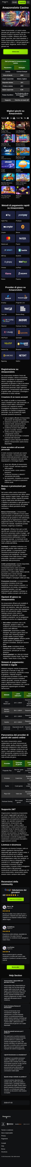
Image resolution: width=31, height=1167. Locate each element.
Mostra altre (15, 967)
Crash (18, 118)
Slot (25, 118)
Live (11, 118)
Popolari (3, 118)
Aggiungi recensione (15, 899)
